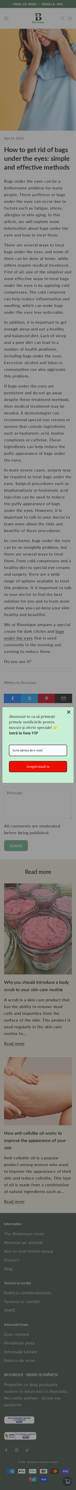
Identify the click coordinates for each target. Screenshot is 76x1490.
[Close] (69, 712)
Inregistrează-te (38, 766)
